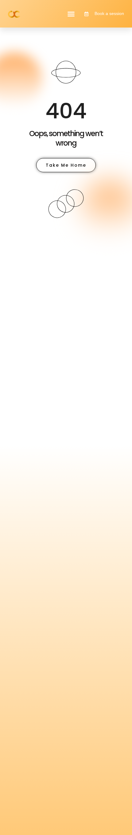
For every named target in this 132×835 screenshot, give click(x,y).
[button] (71, 14)
